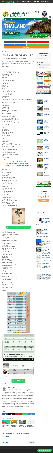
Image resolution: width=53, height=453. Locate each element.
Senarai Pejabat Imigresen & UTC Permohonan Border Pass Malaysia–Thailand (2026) (43, 266)
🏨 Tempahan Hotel (26, 47)
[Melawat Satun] (8, 1)
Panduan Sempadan (26, 1)
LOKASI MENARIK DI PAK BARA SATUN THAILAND (46, 249)
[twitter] (11, 414)
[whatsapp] (25, 414)
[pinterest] (18, 414)
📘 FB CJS (15, 44)
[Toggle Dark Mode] (48, 3)
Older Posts (31, 442)
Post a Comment (22, 58)
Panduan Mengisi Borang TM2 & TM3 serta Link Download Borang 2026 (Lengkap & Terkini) (43, 221)
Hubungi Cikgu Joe (15, 5)
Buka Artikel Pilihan (44, 200)
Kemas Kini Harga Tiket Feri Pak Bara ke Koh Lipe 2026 (16, 163)
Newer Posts (5, 442)
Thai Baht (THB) (40, 62)
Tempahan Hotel (45, 1)
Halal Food (36, 1)
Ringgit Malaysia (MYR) (41, 58)
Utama (18, 1)
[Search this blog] (50, 3)
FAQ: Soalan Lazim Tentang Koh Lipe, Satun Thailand (16, 161)
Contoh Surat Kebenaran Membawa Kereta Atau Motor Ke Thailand (42, 232)
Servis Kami (6, 5)
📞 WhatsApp (38, 44)
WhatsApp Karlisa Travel (45, 450)
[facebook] (5, 414)
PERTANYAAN (19, 381)
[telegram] (31, 414)
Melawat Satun (28, 451)
